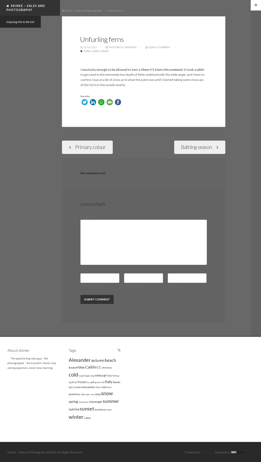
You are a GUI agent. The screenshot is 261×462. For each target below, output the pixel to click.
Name (92, 285)
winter (76, 417)
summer (111, 401)
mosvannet (88, 387)
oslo (104, 387)
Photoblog (116, 47)
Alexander (80, 360)
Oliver (98, 387)
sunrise (74, 409)
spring (104, 51)
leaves (116, 382)
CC (99, 367)
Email (135, 285)
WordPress (207, 452)
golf (92, 382)
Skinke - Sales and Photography (83, 10)
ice (102, 382)
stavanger (95, 402)
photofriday (74, 394)
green (95, 51)
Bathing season (196, 147)
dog (92, 376)
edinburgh (100, 375)
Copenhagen (85, 375)
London (77, 387)
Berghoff (73, 367)
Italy (108, 381)
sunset (87, 409)
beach (110, 360)
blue (81, 367)
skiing (98, 394)
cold (73, 374)
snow (107, 393)
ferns (87, 51)
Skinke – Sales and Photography (25, 7)
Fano (109, 375)
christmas (107, 367)
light (71, 387)
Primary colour (90, 147)
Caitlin (90, 367)
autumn (97, 360)
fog (70, 382)
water (109, 409)
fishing (116, 375)
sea (92, 394)
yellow (87, 417)
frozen (82, 382)
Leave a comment (159, 47)
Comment (88, 217)
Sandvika (130, 47)
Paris (109, 387)
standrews (83, 402)
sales (87, 394)
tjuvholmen (100, 409)
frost (74, 382)
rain (83, 394)
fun (88, 382)
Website (174, 285)
